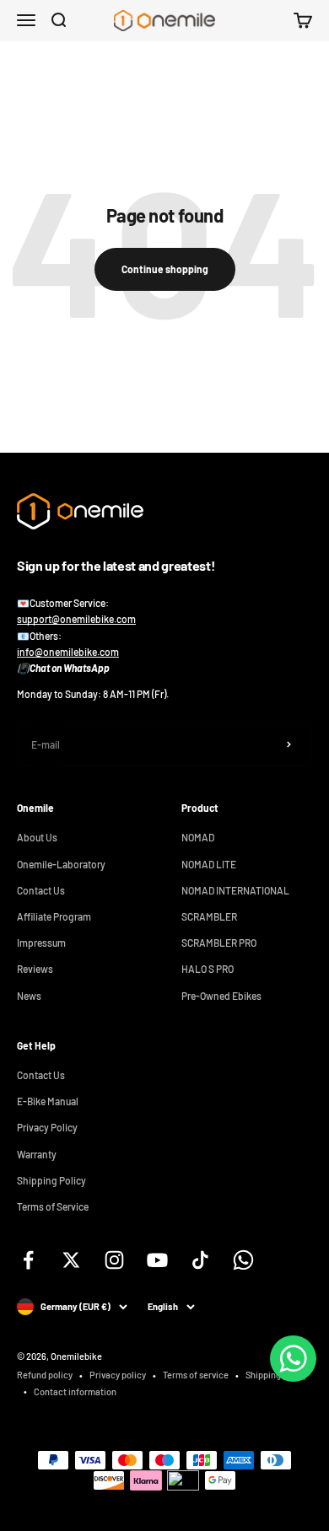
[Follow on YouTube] (157, 1260)
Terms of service (196, 1374)
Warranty (37, 1154)
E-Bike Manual (47, 1101)
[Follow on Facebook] (28, 1260)
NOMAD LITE (208, 864)
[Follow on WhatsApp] (243, 1260)
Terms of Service (53, 1206)
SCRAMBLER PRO (218, 942)
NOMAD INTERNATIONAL (235, 890)
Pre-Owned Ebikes (221, 996)
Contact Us (41, 890)
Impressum (41, 942)
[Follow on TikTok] (200, 1260)
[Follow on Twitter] (71, 1260)
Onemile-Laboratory (61, 864)
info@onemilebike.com (68, 652)
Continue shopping (164, 269)
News (29, 996)
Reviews (35, 969)
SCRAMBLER (209, 916)
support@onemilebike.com (76, 619)
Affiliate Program (54, 916)
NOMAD (197, 837)
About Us (37, 837)
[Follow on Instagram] (114, 1260)
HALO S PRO (207, 969)
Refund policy (45, 1374)
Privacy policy (117, 1374)
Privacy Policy (47, 1127)
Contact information (75, 1391)
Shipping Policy (51, 1180)
